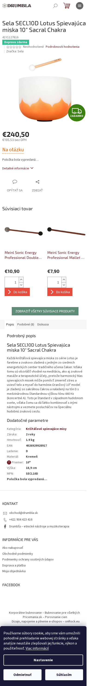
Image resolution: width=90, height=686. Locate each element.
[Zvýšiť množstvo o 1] (21, 279)
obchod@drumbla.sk (23, 513)
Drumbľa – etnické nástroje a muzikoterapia (39, 526)
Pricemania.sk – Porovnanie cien (45, 617)
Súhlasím (64, 674)
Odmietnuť (22, 674)
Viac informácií (37, 648)
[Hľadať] (55, 5)
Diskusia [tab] (43, 324)
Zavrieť (47, 181)
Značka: (15, 51)
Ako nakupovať (12, 548)
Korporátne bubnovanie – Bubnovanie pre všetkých (44, 612)
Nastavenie (43, 660)
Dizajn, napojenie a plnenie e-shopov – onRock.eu (46, 621)
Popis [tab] (10, 324)
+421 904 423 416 (20, 519)
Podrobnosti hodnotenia (62, 47)
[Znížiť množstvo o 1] (21, 285)
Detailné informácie (15, 168)
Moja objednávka (14, 571)
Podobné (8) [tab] (25, 324)
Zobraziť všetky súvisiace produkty (45, 311)
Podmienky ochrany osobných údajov (28, 559)
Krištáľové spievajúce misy (46, 429)
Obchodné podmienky (17, 554)
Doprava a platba (14, 565)
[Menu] (79, 5)
